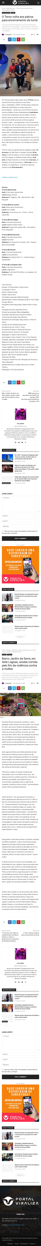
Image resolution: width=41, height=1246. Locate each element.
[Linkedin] (19, 442)
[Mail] (22, 442)
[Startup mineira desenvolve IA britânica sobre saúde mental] (7, 629)
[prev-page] (3, 487)
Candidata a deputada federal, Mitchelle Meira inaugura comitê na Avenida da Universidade (26, 606)
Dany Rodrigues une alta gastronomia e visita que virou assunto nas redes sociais (26, 596)
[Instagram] (15, 442)
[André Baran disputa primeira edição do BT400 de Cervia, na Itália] (7, 619)
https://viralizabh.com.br (20, 426)
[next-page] (6, 487)
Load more (20, 637)
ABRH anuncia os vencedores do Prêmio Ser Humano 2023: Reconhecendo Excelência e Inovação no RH (30, 397)
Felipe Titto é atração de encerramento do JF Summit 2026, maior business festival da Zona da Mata (27, 478)
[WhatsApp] (23, 39)
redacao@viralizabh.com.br (16, 1225)
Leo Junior (9, 34)
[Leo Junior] (3, 35)
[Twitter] (14, 39)
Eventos (13, 12)
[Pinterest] (18, 39)
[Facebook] (10, 39)
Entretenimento (10, 8)
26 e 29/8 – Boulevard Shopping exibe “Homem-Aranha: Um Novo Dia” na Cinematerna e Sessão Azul (26, 457)
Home (3, 8)
